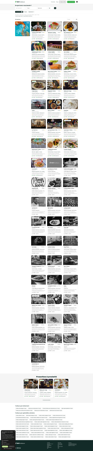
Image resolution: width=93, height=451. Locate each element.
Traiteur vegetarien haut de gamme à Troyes (57, 417)
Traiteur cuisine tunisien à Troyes (22, 434)
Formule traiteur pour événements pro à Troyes (51, 408)
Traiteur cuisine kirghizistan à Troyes (51, 430)
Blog (57, 1)
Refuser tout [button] (11, 446)
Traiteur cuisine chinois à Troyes (53, 428)
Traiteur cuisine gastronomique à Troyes (37, 419)
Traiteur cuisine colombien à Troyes (37, 436)
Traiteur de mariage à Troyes (21, 408)
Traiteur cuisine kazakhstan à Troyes (37, 432)
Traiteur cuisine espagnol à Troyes (22, 426)
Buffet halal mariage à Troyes (31, 415)
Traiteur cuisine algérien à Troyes (52, 432)
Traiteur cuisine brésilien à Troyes (66, 432)
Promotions (53, 1)
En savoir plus (10, 438)
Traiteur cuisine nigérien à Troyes (64, 436)
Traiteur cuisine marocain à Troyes (36, 430)
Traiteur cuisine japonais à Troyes (67, 428)
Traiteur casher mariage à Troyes (45, 415)
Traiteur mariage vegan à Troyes (22, 419)
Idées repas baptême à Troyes (67, 408)
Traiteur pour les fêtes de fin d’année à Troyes (24, 410)
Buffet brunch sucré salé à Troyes (56, 410)
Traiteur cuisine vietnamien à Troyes (22, 436)
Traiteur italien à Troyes (20, 415)
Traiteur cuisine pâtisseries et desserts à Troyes (59, 421)
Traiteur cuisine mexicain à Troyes (64, 434)
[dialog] (8, 440)
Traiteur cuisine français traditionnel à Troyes (54, 419)
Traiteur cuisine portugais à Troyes (36, 426)
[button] (8, 448)
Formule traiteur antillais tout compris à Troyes (38, 417)
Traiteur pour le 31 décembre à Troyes (41, 410)
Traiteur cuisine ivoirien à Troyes (65, 426)
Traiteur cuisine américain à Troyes (22, 430)
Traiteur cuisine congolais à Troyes (22, 428)
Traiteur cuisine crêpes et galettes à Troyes (38, 428)
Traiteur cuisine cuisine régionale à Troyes (41, 421)
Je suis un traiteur (71, 1)
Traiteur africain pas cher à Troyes (59, 415)
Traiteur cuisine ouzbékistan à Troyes (22, 432)
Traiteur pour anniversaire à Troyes (34, 408)
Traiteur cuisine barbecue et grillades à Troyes (24, 421)
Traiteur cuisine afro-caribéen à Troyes (36, 434)
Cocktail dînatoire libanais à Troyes (22, 417)
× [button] (14, 431)
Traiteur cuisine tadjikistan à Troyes (65, 430)
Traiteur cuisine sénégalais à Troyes (50, 426)
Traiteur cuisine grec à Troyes (50, 434)
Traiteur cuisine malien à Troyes (51, 436)
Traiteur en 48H (62, 1)
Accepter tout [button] (5, 446)
